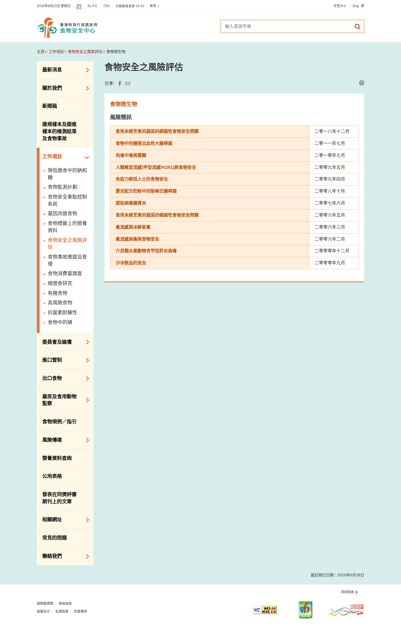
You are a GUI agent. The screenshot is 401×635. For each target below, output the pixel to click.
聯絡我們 (49, 556)
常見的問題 (54, 538)
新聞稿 (49, 106)
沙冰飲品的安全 (131, 262)
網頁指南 (65, 604)
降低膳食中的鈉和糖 (67, 174)
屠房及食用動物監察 (57, 400)
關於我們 (49, 88)
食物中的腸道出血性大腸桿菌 (144, 143)
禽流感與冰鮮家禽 (133, 227)
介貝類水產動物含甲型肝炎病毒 (146, 250)
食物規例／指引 (59, 421)
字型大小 (339, 6)
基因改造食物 (62, 213)
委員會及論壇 (54, 342)
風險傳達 (49, 440)
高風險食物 (60, 302)
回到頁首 (347, 592)
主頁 (40, 51)
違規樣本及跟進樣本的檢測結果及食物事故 (59, 131)
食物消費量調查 (65, 273)
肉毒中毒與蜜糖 (131, 155)
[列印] (361, 82)
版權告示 (43, 611)
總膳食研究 (60, 283)
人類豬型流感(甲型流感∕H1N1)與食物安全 (156, 167)
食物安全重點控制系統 (67, 200)
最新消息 (49, 70)
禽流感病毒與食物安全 (137, 239)
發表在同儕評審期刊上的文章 (59, 498)
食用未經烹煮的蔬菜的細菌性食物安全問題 (157, 131)
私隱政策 (61, 611)
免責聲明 (80, 611)
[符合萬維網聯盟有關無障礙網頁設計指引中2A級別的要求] (265, 610)
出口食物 (49, 378)
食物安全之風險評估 (85, 51)
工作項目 (56, 51)
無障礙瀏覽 (45, 604)
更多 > (154, 6)
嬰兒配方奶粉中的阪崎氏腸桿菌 (146, 191)
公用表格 (52, 476)
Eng (356, 6)
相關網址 (49, 519)
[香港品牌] (346, 610)
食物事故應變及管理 (67, 260)
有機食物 (57, 293)
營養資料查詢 (57, 458)
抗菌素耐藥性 (62, 312)
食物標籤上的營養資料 (67, 227)
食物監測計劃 (62, 187)
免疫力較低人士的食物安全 (142, 179)
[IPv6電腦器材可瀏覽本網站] (305, 610)
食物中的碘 (60, 322)
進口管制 (49, 360)
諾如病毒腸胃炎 (131, 203)
